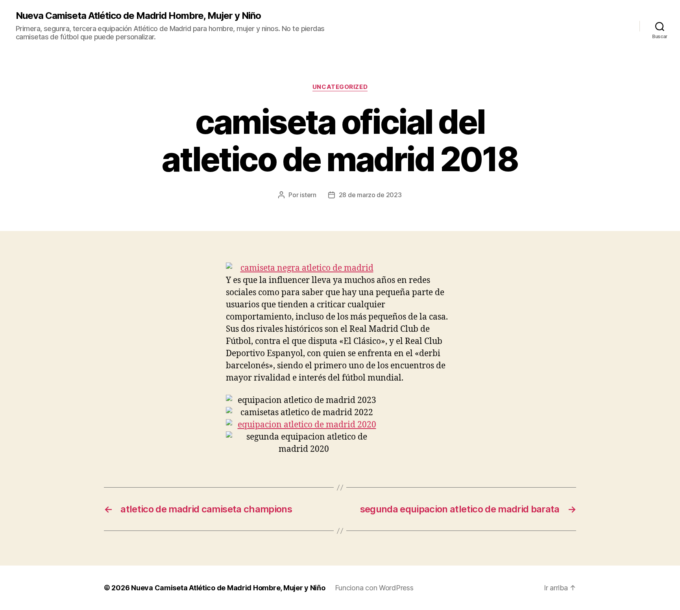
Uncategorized (340, 87)
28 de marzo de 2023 (370, 195)
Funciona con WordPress (374, 588)
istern (308, 195)
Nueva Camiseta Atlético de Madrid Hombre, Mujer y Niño (138, 15)
